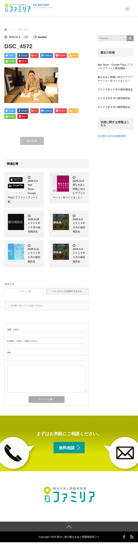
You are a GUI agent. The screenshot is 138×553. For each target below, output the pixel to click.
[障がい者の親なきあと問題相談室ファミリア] (17, 8)
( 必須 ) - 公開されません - (23, 341)
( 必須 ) (13, 329)
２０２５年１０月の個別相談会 (34, 227)
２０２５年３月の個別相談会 (79, 257)
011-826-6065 (41, 5)
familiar (42, 37)
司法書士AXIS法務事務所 (112, 136)
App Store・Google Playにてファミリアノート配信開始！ (115, 66)
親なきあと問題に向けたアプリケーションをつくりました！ (115, 79)
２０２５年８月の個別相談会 (79, 227)
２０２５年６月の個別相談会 (34, 257)
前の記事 (32, 140)
